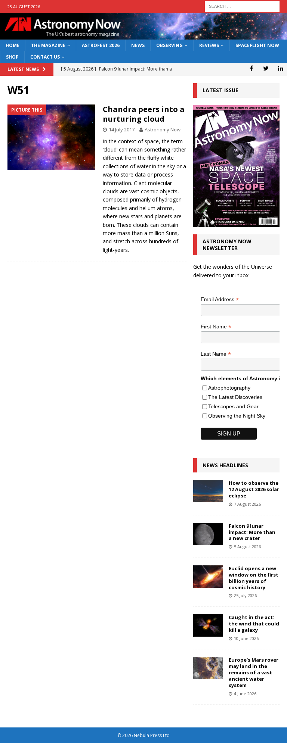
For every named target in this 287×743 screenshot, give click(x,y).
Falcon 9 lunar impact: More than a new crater (252, 532)
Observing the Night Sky (236, 416)
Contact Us (45, 57)
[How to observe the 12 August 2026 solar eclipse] (208, 491)
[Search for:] (242, 5)
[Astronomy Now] (143, 35)
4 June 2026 (245, 693)
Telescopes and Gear (233, 406)
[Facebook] (251, 68)
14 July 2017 (122, 129)
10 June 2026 (246, 638)
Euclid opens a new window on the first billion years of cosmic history (253, 578)
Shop (12, 57)
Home (12, 45)
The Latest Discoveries (235, 397)
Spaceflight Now (257, 45)
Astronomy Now (162, 129)
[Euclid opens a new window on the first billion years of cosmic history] (208, 576)
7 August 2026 (247, 504)
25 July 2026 (245, 595)
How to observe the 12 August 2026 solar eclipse (254, 489)
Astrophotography (229, 388)
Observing (169, 45)
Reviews (209, 45)
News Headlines (225, 465)
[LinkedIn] (280, 68)
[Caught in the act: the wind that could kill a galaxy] (208, 625)
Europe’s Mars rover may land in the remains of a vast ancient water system (253, 672)
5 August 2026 (247, 546)
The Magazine (48, 45)
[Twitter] (265, 68)
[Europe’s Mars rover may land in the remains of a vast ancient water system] (208, 668)
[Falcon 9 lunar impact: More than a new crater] (208, 534)
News (138, 45)
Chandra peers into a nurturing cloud (144, 114)
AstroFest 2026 (101, 45)
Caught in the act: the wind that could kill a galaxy (254, 623)
